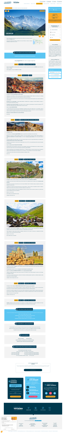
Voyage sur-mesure (59, 3)
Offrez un (50, 396)
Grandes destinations (39, 3)
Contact (55, 1)
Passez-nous (33, 396)
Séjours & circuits (33, 3)
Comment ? (55, 74)
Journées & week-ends (27, 3)
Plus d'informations (38, 420)
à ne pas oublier (55, 72)
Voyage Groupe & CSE (46, 3)
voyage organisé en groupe (32, 365)
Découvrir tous (15, 396)
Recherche (60, 1)
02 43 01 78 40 (43, 1)
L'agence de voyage (52, 3)
